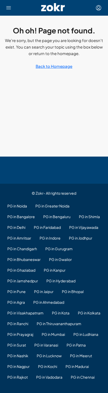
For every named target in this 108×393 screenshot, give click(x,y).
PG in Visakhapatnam (25, 313)
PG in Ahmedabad (48, 302)
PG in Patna (76, 345)
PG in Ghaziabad (21, 270)
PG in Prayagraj (20, 334)
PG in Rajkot (17, 377)
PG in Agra (16, 302)
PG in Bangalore (21, 216)
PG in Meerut (81, 355)
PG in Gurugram (59, 248)
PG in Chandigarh (22, 248)
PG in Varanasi (46, 345)
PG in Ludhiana (85, 334)
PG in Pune (16, 291)
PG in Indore (50, 238)
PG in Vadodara (49, 377)
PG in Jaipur (43, 291)
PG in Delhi (16, 227)
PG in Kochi (47, 366)
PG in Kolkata (89, 313)
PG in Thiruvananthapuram (59, 323)
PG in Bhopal (73, 291)
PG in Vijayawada (83, 227)
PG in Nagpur (18, 366)
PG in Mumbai (53, 334)
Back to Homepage (54, 66)
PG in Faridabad (47, 227)
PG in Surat (16, 345)
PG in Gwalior (60, 259)
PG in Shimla (89, 216)
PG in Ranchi (17, 323)
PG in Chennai (83, 377)
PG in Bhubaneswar (24, 259)
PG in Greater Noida (52, 206)
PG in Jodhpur (80, 238)
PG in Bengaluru (57, 216)
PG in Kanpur (55, 270)
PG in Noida (17, 206)
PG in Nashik (17, 355)
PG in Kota (60, 313)
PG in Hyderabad (60, 280)
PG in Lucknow (49, 355)
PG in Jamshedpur (22, 280)
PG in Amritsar (19, 238)
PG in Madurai (77, 366)
